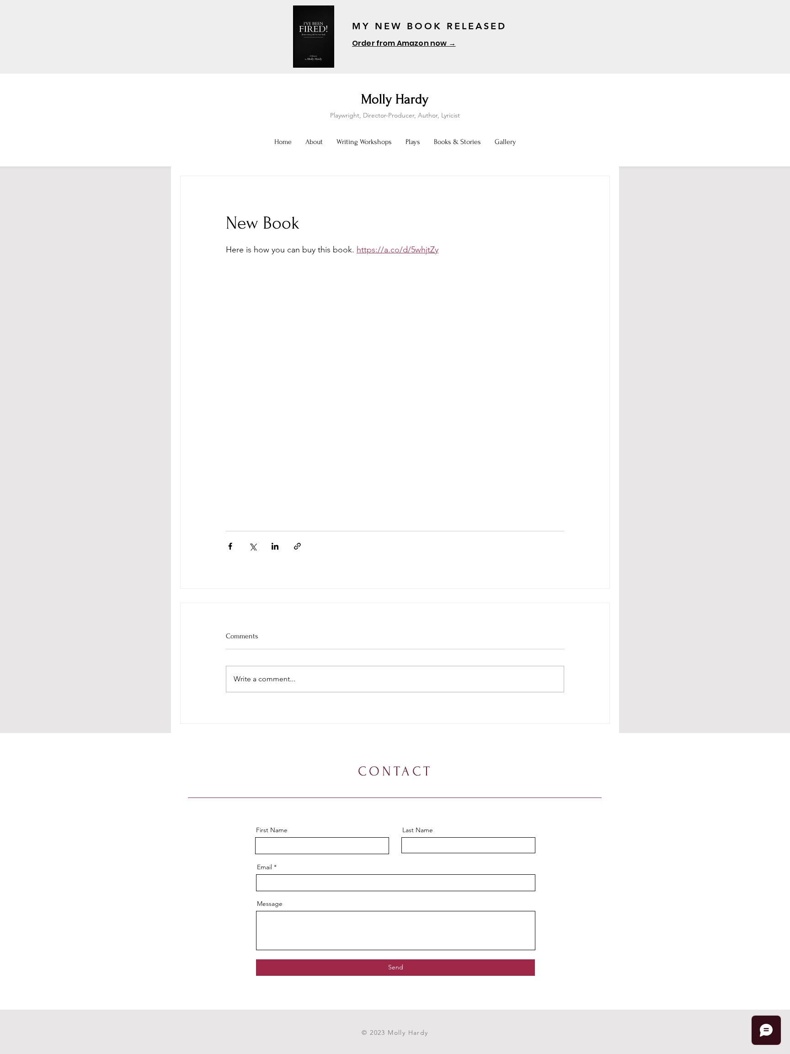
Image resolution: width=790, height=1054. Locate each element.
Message (270, 903)
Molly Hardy (394, 99)
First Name (272, 830)
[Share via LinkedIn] (275, 546)
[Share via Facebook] (230, 546)
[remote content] (395, 382)
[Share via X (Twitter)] (252, 546)
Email (264, 867)
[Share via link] (297, 546)
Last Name (417, 830)
